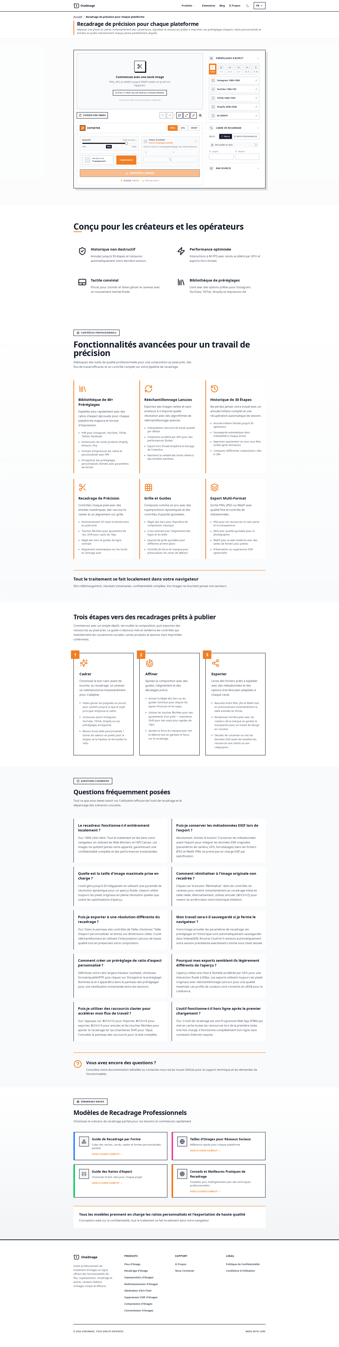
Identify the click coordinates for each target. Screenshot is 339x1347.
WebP (194, 127)
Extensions (208, 5)
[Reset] (179, 115)
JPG (183, 127)
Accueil (77, 16)
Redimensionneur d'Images (141, 1284)
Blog (222, 5)
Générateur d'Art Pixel (137, 1290)
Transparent (126, 160)
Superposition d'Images (138, 1277)
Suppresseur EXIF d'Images (140, 1297)
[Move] (200, 115)
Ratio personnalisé (247, 136)
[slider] (126, 143)
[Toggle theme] (248, 5)
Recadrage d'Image (136, 1270)
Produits (187, 5)
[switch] (194, 141)
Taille (227, 136)
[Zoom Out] (193, 115)
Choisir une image (94, 115)
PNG (172, 127)
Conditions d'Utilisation (240, 1270)
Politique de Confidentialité (243, 1264)
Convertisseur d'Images (138, 1310)
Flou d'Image (132, 1264)
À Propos (234, 5)
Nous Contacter (184, 1270)
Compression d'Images (138, 1303)
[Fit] (186, 115)
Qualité (86, 140)
